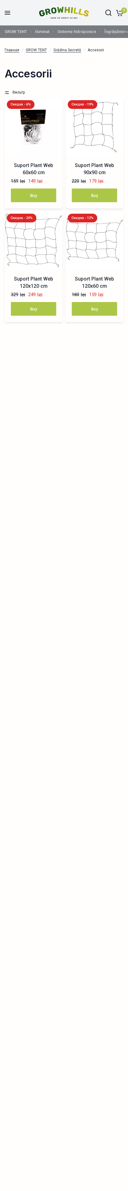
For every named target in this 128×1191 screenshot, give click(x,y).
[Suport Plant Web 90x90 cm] (94, 127)
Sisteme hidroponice (76, 31)
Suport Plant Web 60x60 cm (33, 168)
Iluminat (42, 31)
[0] (118, 13)
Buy (33, 195)
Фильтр (18, 92)
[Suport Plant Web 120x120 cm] (33, 240)
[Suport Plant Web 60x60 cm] (33, 127)
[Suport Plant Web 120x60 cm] (94, 240)
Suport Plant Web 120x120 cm (33, 282)
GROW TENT (16, 31)
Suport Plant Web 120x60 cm (94, 282)
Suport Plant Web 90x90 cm (94, 168)
